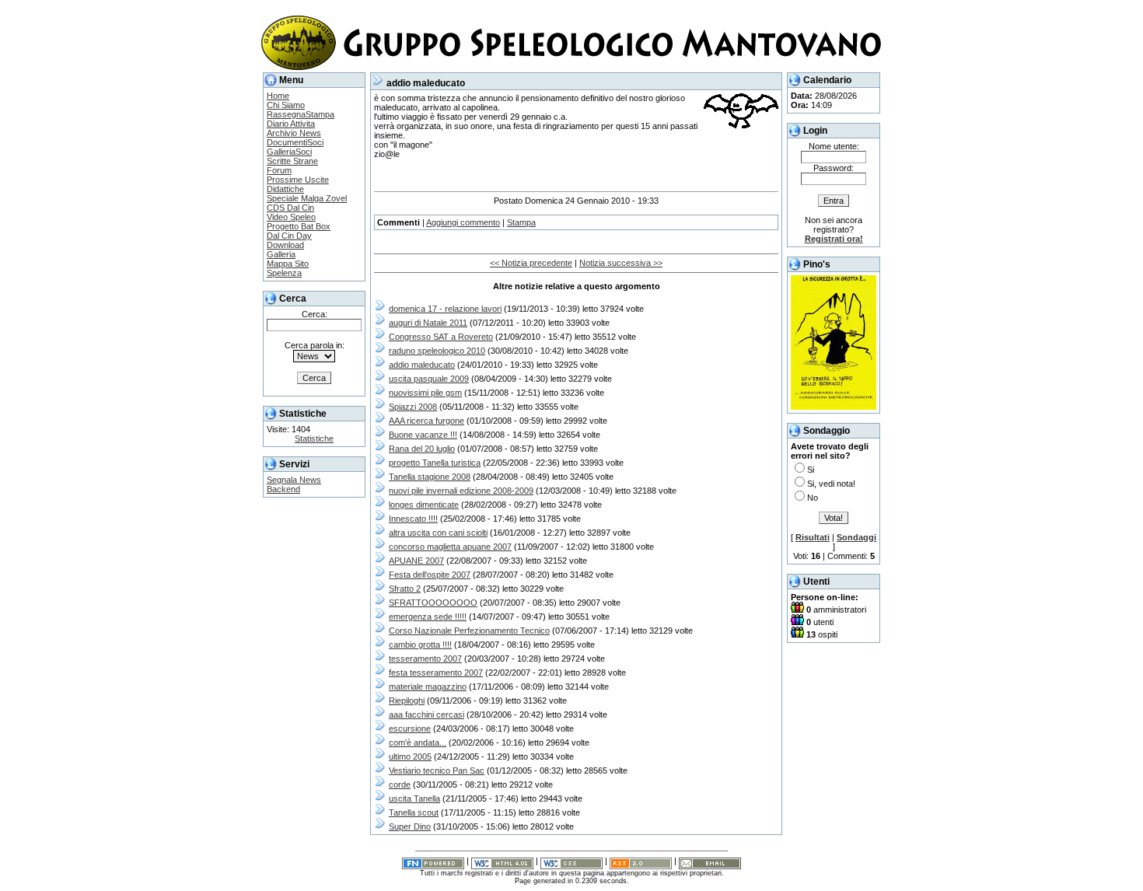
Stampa (521, 222)
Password (832, 168)
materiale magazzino (428, 686)
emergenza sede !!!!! (428, 616)
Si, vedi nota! (831, 483)
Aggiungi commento (463, 222)
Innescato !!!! (413, 518)
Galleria (281, 254)
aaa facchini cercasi (426, 714)
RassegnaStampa (300, 114)
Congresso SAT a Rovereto (441, 336)
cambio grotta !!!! (420, 644)
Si (810, 469)
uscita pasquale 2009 (429, 378)
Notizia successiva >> (620, 262)
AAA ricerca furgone (426, 420)
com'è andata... (417, 742)
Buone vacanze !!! (423, 434)
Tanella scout (414, 812)
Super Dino (410, 826)
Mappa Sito (288, 263)
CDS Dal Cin (290, 207)
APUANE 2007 (416, 560)
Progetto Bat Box (298, 226)
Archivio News (294, 133)
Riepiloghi (407, 700)
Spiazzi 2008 (413, 406)
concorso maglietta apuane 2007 (450, 546)
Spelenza (284, 273)
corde (400, 784)
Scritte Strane (292, 161)
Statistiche (314, 438)
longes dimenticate (424, 504)
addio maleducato (422, 364)
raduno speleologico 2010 (437, 350)
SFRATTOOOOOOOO (433, 602)
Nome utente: (834, 146)
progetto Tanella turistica (435, 462)
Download (285, 245)
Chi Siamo (286, 105)
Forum (279, 170)
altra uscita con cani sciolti (438, 532)
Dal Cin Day (289, 235)
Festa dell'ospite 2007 (429, 574)
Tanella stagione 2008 (429, 476)
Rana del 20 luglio (422, 448)
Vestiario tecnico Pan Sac (436, 770)
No (812, 497)
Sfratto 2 (405, 588)
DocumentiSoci (295, 142)
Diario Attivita (291, 123)
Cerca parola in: (314, 345)
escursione (410, 728)
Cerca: (314, 314)
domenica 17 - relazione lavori (445, 308)
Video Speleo (291, 217)
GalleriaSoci (289, 151)
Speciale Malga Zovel (307, 198)
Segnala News (294, 479)
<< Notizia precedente (531, 262)
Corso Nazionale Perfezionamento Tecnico (469, 630)
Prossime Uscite (298, 179)
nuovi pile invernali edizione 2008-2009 (461, 490)
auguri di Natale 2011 (428, 322)
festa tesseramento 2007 (436, 672)
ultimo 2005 (410, 756)
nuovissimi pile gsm (425, 392)
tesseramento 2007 (425, 658)
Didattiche (285, 189)
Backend (283, 489)
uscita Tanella (414, 798)
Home (278, 95)
